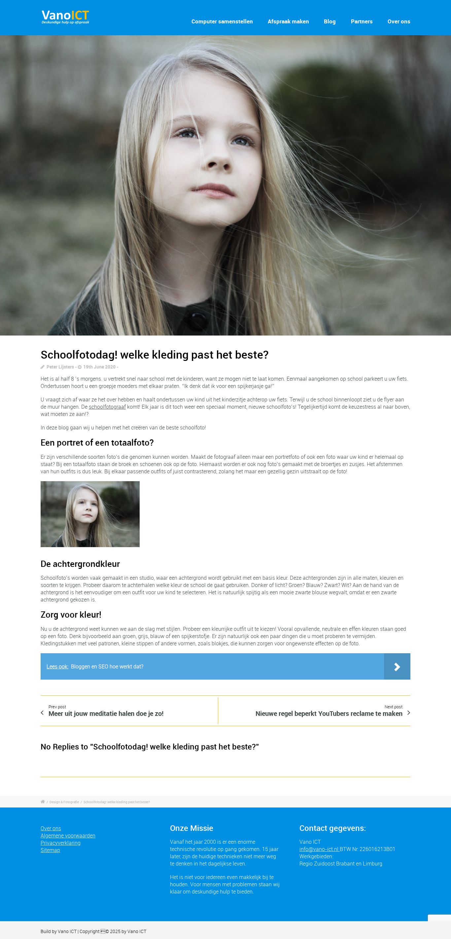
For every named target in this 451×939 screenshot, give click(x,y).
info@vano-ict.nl (319, 849)
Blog (330, 21)
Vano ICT (68, 931)
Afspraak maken (288, 21)
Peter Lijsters (60, 367)
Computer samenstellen (222, 21)
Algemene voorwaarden (68, 835)
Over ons (399, 21)
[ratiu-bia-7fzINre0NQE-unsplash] (225, 185)
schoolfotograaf (107, 406)
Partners (362, 21)
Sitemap (50, 850)
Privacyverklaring (61, 842)
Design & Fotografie (64, 802)
